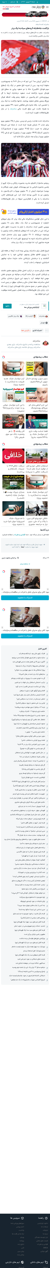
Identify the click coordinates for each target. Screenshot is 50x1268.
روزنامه (22, 1241)
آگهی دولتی (44, 1251)
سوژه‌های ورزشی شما (17, 1223)
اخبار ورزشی (20, 1227)
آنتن (22, 1248)
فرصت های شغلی (42, 1241)
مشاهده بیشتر (24, 564)
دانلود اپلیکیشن (42, 1223)
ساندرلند (13, 108)
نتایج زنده (21, 1244)
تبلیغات (45, 1230)
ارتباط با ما (44, 1227)
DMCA (45, 1248)
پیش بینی (21, 1251)
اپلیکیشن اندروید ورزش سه (11, 6)
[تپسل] (2, 210)
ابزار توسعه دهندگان (41, 1237)
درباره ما (45, 1234)
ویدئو (22, 1237)
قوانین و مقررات (19, 535)
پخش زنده (20, 1255)
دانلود (7, 306)
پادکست (21, 1230)
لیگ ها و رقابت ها (18, 1234)
